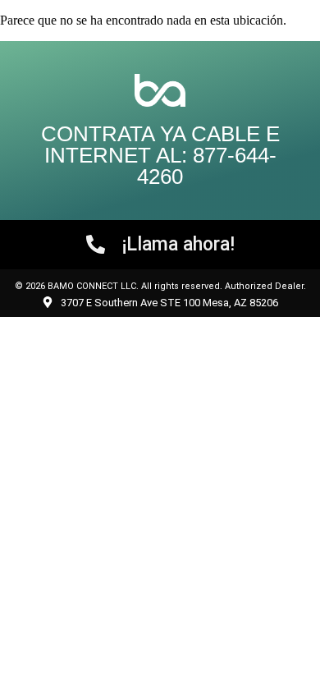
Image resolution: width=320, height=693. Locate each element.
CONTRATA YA (116, 134)
